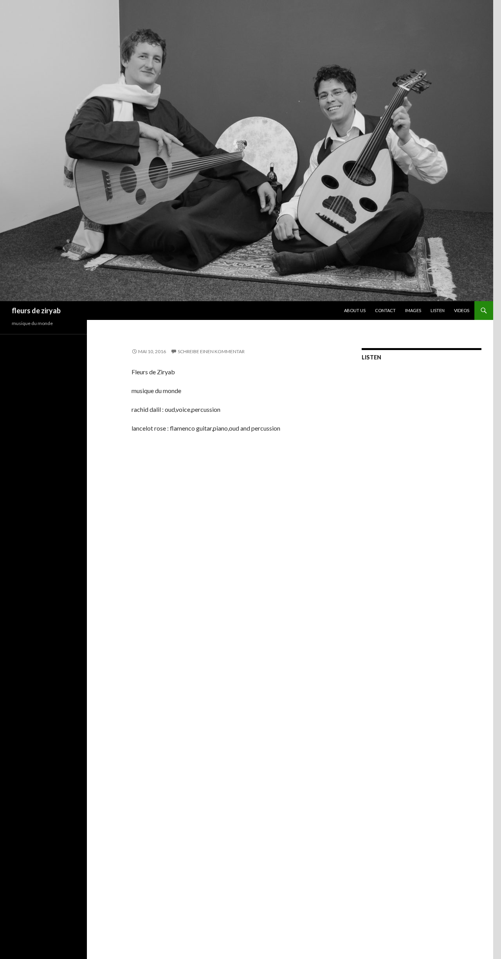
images (413, 310)
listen (438, 310)
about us (355, 310)
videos (461, 310)
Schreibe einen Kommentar (211, 351)
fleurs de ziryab (36, 310)
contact (385, 310)
